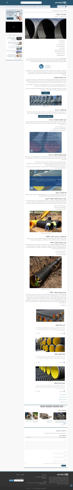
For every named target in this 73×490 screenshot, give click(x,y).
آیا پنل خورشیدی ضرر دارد (12, 46)
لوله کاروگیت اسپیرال (62, 48)
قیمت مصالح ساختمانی (56, 406)
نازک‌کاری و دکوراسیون (31, 6)
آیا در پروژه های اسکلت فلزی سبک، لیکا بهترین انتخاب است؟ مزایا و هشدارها (60, 422)
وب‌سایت (65, 459)
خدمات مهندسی (60, 6)
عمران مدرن (31, 488)
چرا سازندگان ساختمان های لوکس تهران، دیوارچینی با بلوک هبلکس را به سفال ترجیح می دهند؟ (11, 56)
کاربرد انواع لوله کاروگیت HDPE (60, 53)
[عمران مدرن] (61, 2)
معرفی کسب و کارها (9, 6)
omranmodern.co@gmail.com (41, 477)
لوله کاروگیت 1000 (63, 402)
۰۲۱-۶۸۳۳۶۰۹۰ (44, 478)
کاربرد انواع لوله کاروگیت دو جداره (60, 44)
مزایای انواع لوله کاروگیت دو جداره (60, 46)
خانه (64, 10)
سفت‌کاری (47, 6)
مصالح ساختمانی (53, 6)
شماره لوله (61, 406)
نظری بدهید (59, 16)
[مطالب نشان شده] (7, 2)
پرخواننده (17, 35)
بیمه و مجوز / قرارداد (16, 6)
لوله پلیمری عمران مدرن (49, 406)
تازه (20, 35)
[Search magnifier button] (21, 2)
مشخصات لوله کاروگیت (62, 399)
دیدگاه (65, 440)
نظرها (14, 35)
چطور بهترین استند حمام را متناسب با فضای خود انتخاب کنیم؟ (12, 43)
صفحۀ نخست (65, 6)
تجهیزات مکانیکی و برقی (40, 6)
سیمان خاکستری (49, 421)
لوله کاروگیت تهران (63, 394)
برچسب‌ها (10, 35)
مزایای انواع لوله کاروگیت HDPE (60, 55)
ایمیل (65, 455)
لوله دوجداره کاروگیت (62, 397)
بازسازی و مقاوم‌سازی (23, 6)
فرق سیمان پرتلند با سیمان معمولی (32, 421)
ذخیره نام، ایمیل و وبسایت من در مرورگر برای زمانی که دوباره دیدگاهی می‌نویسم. (54, 463)
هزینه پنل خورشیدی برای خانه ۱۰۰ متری (11, 51)
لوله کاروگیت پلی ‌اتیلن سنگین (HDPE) (59, 51)
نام (65, 451)
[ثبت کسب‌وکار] (14, 14)
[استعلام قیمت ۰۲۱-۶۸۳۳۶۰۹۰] (71, 485)
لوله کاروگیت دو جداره (61, 42)
